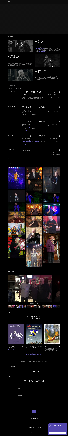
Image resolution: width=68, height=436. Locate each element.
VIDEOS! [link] (40, 1)
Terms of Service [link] (42, 414)
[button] (24, 101)
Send (34, 411)
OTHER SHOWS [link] (63, 1)
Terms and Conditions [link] (37, 427)
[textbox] (34, 385)
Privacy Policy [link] (37, 414)
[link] (6, 1)
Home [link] (37, 1)
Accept (57, 432)
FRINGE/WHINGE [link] (55, 1)
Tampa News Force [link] (47, 1)
